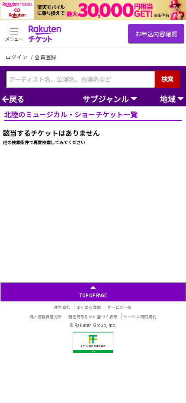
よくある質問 (89, 307)
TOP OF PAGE (93, 295)
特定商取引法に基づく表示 (93, 317)
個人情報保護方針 (45, 317)
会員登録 (46, 57)
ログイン (17, 57)
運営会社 (62, 307)
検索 (167, 78)
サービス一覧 (119, 307)
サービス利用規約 (140, 317)
